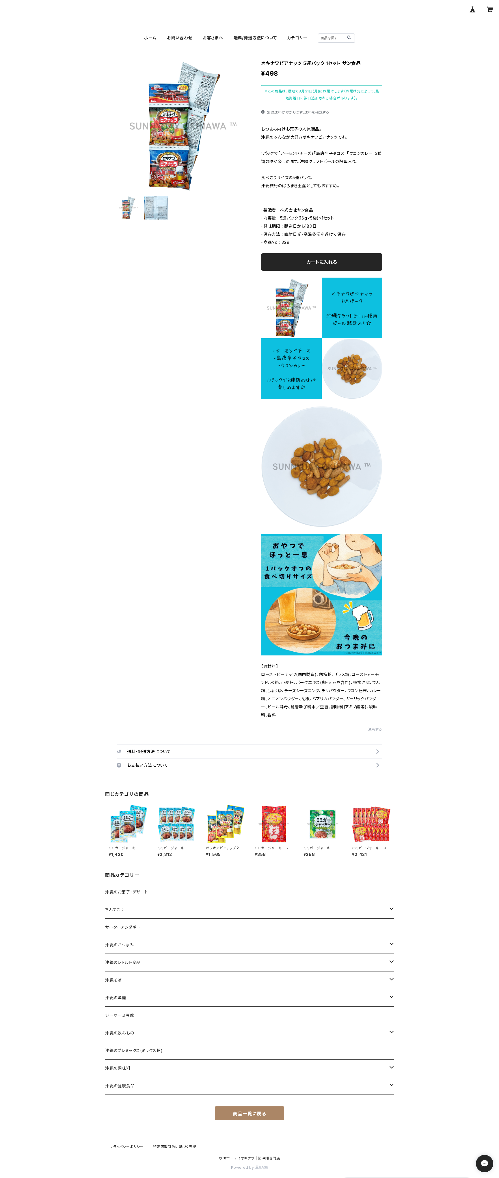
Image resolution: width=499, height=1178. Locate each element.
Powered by (243, 1167)
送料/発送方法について (255, 37)
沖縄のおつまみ (119, 944)
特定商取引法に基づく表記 (174, 1146)
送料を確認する (316, 112)
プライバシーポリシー (127, 1146)
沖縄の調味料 (118, 1068)
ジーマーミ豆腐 (119, 1015)
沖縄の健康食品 (120, 1085)
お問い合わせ (179, 37)
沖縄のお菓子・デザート (126, 891)
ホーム (150, 37)
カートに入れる (322, 262)
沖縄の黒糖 (115, 997)
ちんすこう (114, 909)
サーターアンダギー (123, 927)
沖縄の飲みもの (119, 1032)
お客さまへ (213, 37)
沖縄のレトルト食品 (123, 962)
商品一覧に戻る (249, 1113)
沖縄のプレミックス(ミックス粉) (134, 1050)
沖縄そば (113, 980)
